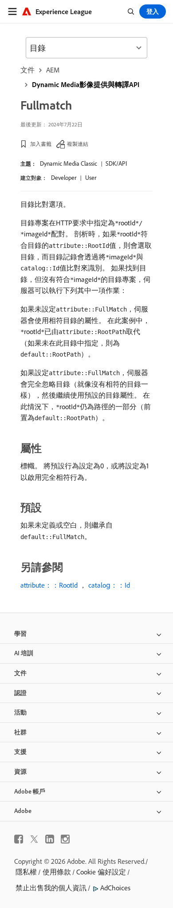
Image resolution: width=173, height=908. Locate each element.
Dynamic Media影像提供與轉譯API (85, 84)
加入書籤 (40, 144)
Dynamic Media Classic (68, 163)
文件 (27, 69)
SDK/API (116, 163)
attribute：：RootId (49, 585)
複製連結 (77, 144)
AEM (52, 69)
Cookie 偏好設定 (101, 871)
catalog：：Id (109, 585)
